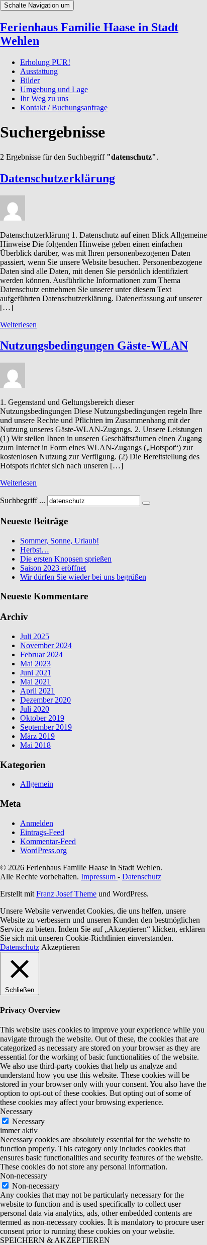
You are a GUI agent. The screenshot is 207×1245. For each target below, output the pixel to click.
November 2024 (46, 645)
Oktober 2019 (42, 718)
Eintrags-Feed (42, 832)
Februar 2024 (41, 654)
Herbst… (34, 549)
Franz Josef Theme (66, 893)
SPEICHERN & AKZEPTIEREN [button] (55, 1240)
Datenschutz (141, 876)
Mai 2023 (35, 663)
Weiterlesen (18, 324)
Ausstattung (39, 71)
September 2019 (46, 727)
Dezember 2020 (45, 700)
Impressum (99, 876)
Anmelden (36, 823)
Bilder (30, 80)
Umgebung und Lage (54, 89)
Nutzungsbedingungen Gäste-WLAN (94, 345)
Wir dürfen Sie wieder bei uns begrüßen (83, 577)
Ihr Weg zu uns (44, 98)
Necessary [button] (16, 1111)
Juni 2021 (35, 672)
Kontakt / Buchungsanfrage (64, 107)
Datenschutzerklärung (57, 178)
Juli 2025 (34, 636)
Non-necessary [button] (23, 1175)
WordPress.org (43, 850)
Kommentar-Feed (48, 841)
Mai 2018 (35, 745)
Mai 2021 (35, 681)
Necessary (28, 1121)
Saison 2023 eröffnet (53, 568)
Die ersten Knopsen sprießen (66, 559)
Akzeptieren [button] (60, 947)
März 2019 (37, 736)
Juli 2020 (34, 709)
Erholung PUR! (45, 62)
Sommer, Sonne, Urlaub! (59, 540)
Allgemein (36, 784)
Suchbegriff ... (22, 500)
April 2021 (37, 690)
